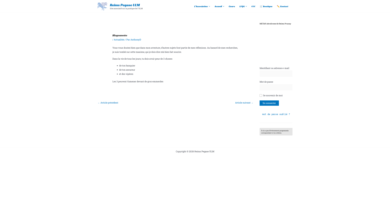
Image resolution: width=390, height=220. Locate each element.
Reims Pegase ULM (125, 5)
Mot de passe (266, 81)
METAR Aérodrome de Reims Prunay (275, 23)
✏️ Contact (282, 6)
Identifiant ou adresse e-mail (274, 68)
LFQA (242, 6)
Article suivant (244, 102)
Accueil (218, 6)
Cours (232, 6)
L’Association (201, 6)
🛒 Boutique (266, 6)
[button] (209, 6)
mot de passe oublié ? (276, 114)
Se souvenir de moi (273, 95)
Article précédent (108, 102)
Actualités (119, 39)
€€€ (253, 6)
